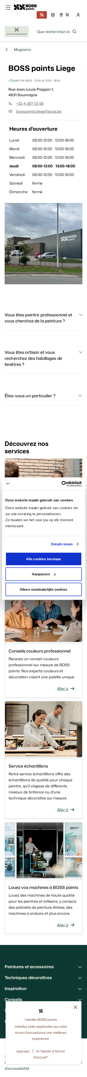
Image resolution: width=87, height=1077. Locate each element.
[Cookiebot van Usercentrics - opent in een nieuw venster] (62, 484)
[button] (43, 319)
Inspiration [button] (15, 988)
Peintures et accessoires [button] (29, 967)
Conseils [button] (13, 999)
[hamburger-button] (8, 7)
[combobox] (56, 31)
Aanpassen (41, 574)
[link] (27, 7)
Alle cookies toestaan (43, 559)
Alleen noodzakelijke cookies (43, 589)
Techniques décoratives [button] (28, 977)
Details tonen (62, 544)
